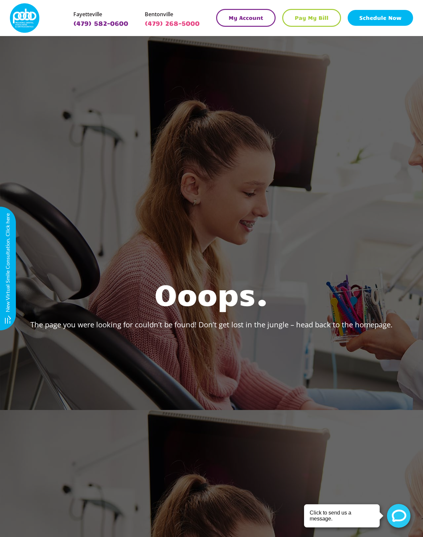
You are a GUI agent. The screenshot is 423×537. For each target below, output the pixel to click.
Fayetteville (87, 14)
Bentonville (159, 14)
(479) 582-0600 (100, 23)
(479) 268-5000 (172, 23)
